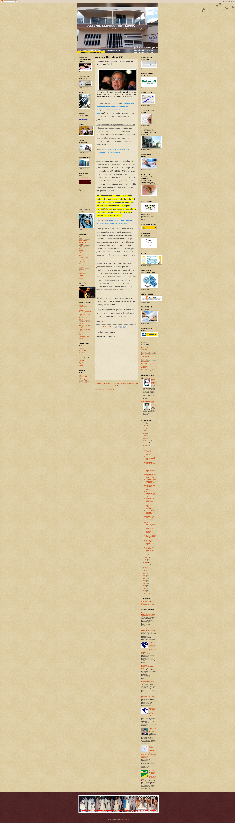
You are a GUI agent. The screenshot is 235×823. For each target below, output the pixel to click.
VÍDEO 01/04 (82, 348)
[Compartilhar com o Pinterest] (126, 327)
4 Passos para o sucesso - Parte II (83, 379)
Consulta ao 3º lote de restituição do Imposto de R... (149, 512)
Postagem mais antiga (129, 383)
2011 (144, 591)
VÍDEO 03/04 (82, 352)
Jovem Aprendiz (83, 382)
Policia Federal (145, 361)
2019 (144, 570)
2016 (144, 578)
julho (146, 448)
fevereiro (147, 565)
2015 (144, 581)
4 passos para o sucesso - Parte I (83, 376)
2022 (144, 433)
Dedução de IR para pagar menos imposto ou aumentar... (149, 487)
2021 (144, 435)
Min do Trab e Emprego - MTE (83, 266)
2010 (144, 593)
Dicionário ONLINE (84, 257)
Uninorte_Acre (82, 278)
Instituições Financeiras (82, 260)
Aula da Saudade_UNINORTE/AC (85, 307)
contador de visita (83, 178)
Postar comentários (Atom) (106, 389)
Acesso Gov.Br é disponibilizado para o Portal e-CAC (149, 542)
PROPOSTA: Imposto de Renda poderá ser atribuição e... (150, 536)
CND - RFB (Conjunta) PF (148, 352)
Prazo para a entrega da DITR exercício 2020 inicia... (149, 458)
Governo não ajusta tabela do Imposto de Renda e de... (149, 470)
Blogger (127, 819)
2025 (144, 425)
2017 (144, 576)
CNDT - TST (144, 359)
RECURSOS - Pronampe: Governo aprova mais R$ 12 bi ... (149, 452)
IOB (80, 263)
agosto (147, 445)
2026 (144, 423)
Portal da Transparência (82, 270)
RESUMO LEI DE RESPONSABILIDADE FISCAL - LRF (147, 667)
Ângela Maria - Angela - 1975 (153, 382)
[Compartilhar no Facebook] (124, 327)
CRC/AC (81, 252)
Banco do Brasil (83, 240)
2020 (144, 438)
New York (81, 360)
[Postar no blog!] (121, 327)
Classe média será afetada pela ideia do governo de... (149, 500)
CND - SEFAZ (145, 357)
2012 (144, 588)
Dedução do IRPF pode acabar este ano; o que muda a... (149, 464)
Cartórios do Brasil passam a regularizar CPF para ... (149, 549)
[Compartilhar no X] (122, 327)
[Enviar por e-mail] (119, 327)
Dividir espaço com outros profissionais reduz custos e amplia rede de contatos (148, 614)
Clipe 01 (81, 363)
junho (146, 555)
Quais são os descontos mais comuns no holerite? (148, 695)
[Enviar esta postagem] (115, 327)
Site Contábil (82, 273)
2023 (144, 430)
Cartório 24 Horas (83, 246)
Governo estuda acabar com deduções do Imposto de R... (149, 506)
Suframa (81, 275)
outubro (147, 443)
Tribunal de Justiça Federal (148, 370)
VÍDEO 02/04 (82, 350)
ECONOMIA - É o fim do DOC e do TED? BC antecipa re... (150, 481)
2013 (144, 586)
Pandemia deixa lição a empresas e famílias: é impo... (150, 476)
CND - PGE (144, 350)
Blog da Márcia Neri (148, 401)
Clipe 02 (81, 365)
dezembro (147, 440)
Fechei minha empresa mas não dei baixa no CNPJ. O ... (150, 494)
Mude (80, 385)
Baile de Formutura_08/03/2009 (85, 311)
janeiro (147, 567)
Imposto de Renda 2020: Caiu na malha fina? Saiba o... (149, 518)
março (146, 562)
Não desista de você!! (153, 404)
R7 (103, 321)
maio (146, 557)
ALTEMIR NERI (147, 601)
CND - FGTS (144, 347)
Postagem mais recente (103, 383)
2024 (144, 428)
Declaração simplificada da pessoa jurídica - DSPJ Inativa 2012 (152, 712)
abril (146, 560)
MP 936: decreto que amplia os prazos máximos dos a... (149, 524)
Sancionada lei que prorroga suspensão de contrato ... (149, 530)
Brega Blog (146, 378)
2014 (144, 583)
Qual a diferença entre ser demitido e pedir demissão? (148, 629)
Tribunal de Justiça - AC (147, 364)
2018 (144, 573)
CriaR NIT (81, 255)
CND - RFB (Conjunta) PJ (148, 354)
